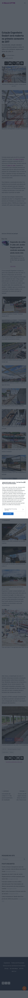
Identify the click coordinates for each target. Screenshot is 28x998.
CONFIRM (8, 513)
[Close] (25, 482)
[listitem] (14, 509)
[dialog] (14, 499)
